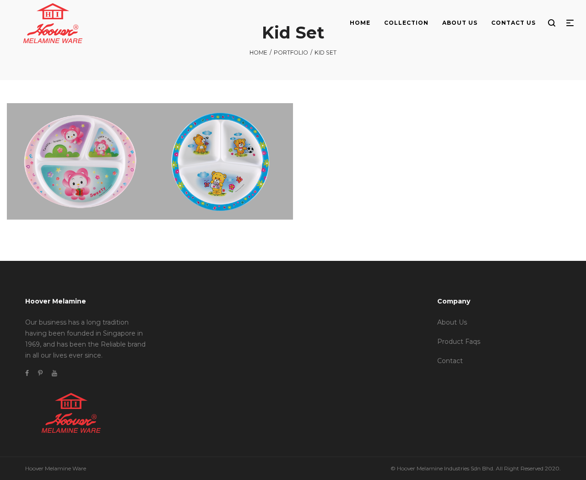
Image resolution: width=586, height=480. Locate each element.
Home (258, 52)
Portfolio (291, 52)
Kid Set (61, 158)
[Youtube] (54, 373)
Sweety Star (88, 158)
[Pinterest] (40, 373)
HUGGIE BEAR (221, 170)
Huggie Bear (211, 158)
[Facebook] (27, 373)
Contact (450, 361)
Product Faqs (458, 341)
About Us (452, 322)
